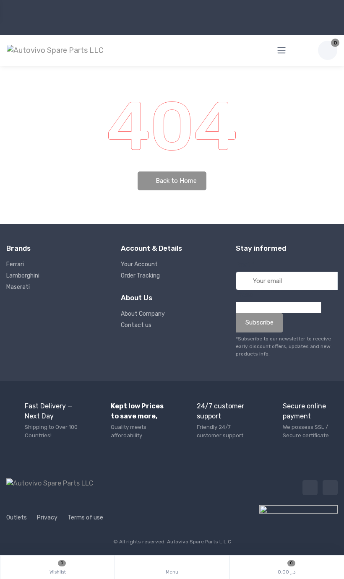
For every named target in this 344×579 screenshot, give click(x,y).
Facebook (310, 487)
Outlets (16, 517)
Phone (244, 295)
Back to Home (175, 180)
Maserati (18, 287)
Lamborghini (22, 275)
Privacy (47, 517)
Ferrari (15, 264)
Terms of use (85, 517)
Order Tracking (140, 275)
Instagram (330, 487)
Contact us (136, 325)
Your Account (139, 264)
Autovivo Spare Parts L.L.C (199, 542)
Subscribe (259, 322)
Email (245, 264)
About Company (143, 313)
